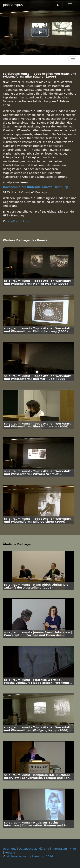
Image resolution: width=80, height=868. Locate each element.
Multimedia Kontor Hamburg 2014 (29, 856)
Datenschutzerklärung (34, 848)
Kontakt (10, 852)
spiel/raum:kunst (18, 221)
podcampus (13, 5)
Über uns (9, 848)
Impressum (59, 848)
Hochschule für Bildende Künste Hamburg (35, 187)
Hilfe (73, 848)
